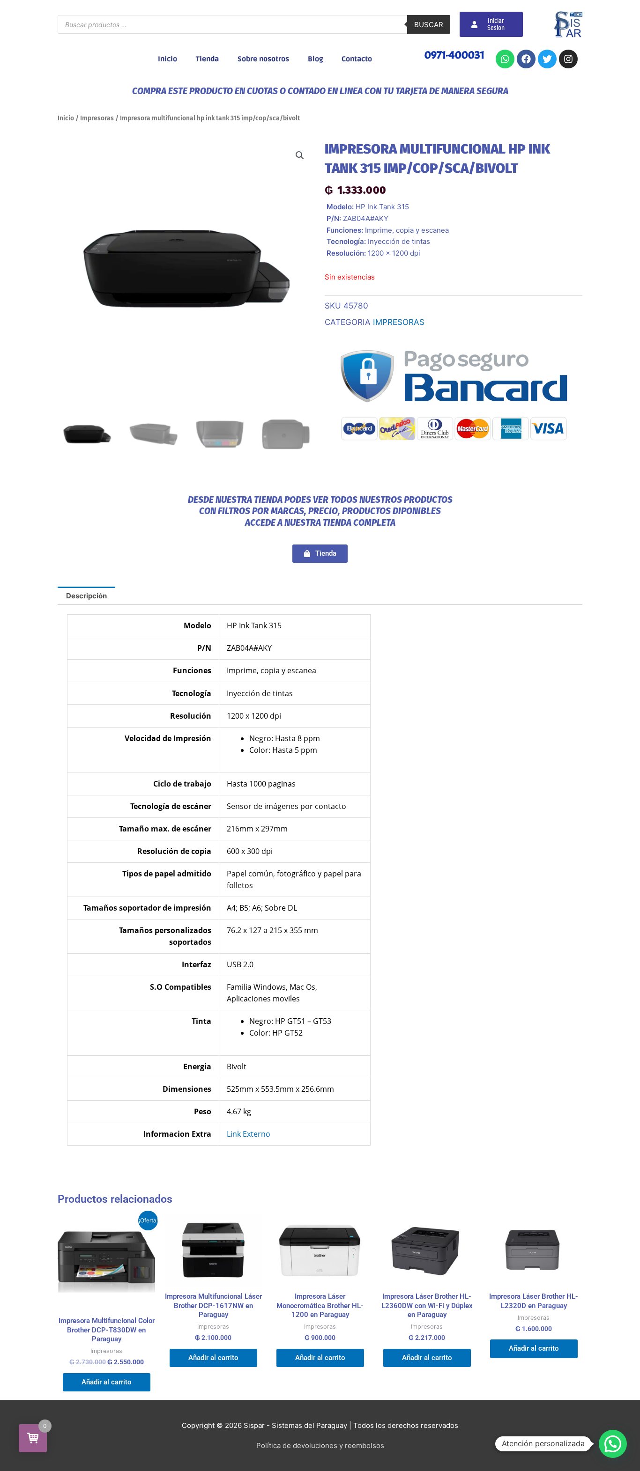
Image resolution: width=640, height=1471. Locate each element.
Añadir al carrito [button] (107, 1382)
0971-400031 (454, 55)
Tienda (207, 59)
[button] (299, 155)
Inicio (167, 59)
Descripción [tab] (86, 595)
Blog (315, 59)
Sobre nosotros (263, 59)
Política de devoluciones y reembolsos (320, 1445)
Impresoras (97, 118)
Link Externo (248, 1134)
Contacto (357, 59)
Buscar (428, 24)
